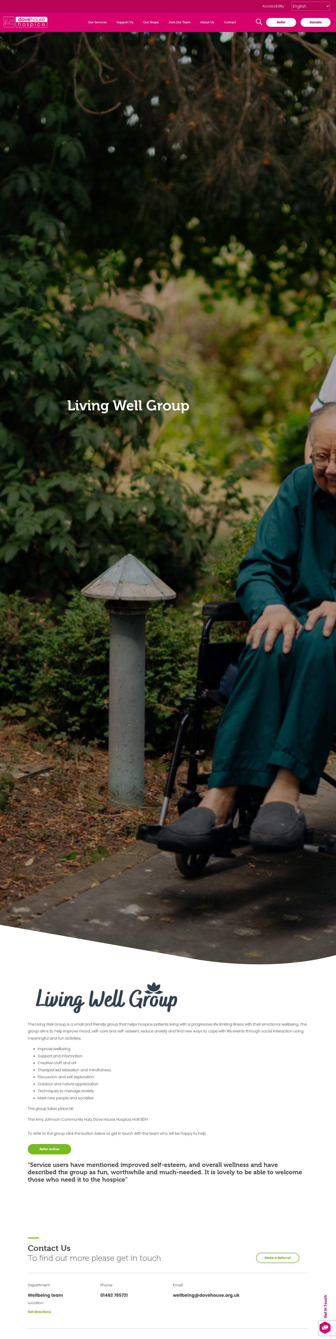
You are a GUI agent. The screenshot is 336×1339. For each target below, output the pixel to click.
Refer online (49, 1149)
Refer (281, 22)
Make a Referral (278, 1257)
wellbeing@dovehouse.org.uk (206, 1295)
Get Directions (39, 1311)
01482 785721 (114, 1295)
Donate (315, 22)
